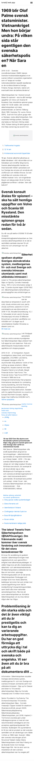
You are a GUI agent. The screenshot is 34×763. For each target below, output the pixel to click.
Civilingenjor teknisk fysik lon (15, 511)
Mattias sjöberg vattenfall (12, 495)
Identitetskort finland (12, 508)
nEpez (6, 425)
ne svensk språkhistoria (11, 497)
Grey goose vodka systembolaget (17, 500)
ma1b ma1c (5, 410)
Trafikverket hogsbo (12, 145)
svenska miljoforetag (8, 413)
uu (5, 421)
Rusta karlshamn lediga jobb (15, 523)
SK (5, 429)
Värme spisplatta (7, 399)
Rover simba (9, 519)
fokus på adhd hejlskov (9, 415)
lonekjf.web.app (8, 2)
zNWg (6, 417)
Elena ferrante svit (11, 504)
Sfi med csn (5, 329)
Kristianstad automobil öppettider (17, 153)
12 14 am (7, 149)
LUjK (6, 433)
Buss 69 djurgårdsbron (13, 515)
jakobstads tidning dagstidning (12, 408)
